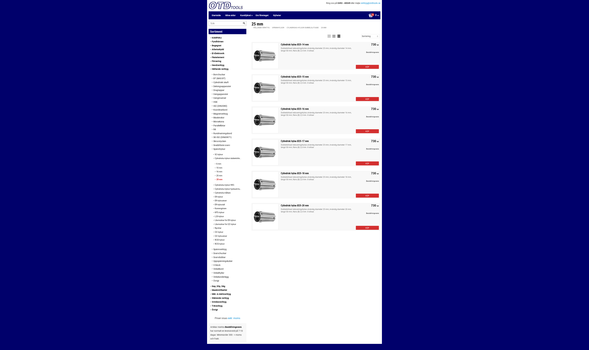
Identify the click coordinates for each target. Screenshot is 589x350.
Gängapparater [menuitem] (220, 94)
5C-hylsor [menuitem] (219, 154)
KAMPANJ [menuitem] (217, 37)
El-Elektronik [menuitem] (218, 53)
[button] (329, 36)
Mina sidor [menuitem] (230, 15)
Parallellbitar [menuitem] (219, 125)
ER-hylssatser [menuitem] (221, 200)
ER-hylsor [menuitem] (219, 196)
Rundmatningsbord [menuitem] (222, 133)
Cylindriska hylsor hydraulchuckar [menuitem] (228, 188)
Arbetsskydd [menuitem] (218, 49)
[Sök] (244, 23)
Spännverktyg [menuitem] (220, 249)
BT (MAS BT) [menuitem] (219, 78)
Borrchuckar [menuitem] (219, 74)
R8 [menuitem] (214, 129)
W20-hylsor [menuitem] (220, 239)
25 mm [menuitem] (219, 179)
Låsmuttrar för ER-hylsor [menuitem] (225, 220)
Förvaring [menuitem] (216, 61)
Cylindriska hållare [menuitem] (223, 192)
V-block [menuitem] (216, 265)
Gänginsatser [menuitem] (219, 97)
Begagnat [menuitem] (216, 45)
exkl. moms (234, 318)
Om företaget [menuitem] (262, 15)
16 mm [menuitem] (219, 171)
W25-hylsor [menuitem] (220, 243)
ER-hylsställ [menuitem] (220, 204)
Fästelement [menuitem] (218, 57)
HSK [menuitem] (215, 101)
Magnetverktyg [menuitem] (220, 113)
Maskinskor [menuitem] (218, 117)
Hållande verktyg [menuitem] (220, 68)
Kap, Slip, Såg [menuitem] (218, 286)
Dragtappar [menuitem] (218, 90)
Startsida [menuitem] (216, 15)
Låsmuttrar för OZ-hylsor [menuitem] (225, 224)
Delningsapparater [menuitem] (222, 86)
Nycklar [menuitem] (218, 228)
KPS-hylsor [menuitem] (219, 212)
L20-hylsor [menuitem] (219, 216)
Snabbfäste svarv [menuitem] (221, 145)
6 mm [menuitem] (218, 163)
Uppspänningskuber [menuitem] (223, 261)
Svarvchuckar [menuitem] (219, 253)
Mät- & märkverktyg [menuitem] (221, 294)
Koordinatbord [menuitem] (220, 109)
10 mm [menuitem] (219, 167)
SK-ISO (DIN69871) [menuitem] (222, 137)
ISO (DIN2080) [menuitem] (220, 105)
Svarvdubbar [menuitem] (219, 257)
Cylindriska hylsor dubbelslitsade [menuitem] (228, 158)
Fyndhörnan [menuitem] (217, 41)
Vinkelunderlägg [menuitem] (221, 276)
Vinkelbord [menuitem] (218, 268)
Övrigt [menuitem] (216, 280)
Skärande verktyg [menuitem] (220, 297)
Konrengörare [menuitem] (220, 208)
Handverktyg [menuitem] (218, 65)
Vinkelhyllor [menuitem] (218, 272)
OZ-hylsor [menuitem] (219, 232)
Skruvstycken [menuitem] (219, 141)
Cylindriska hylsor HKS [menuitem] (224, 185)
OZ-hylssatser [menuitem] (221, 236)
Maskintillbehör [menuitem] (219, 290)
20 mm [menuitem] (219, 175)
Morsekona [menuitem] (218, 121)
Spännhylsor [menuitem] (219, 148)
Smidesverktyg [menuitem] (219, 301)
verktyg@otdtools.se (370, 3)
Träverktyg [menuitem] (217, 305)
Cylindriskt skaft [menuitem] (221, 82)
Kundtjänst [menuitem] (245, 15)
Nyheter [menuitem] (277, 15)
